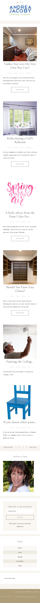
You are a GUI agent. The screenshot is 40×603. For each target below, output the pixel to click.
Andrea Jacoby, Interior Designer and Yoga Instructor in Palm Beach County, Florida (20, 10)
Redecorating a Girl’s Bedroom (20, 140)
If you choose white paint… (20, 422)
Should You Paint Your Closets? (20, 289)
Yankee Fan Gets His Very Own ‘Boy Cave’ (20, 66)
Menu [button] (21, 2)
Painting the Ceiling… (20, 361)
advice (10, 73)
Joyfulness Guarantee (21, 592)
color (16, 73)
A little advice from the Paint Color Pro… (20, 214)
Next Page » (33, 447)
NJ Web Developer (5, 596)
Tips (29, 222)
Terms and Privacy (34, 592)
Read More (20, 89)
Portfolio (29, 73)
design (21, 73)
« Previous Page (8, 447)
